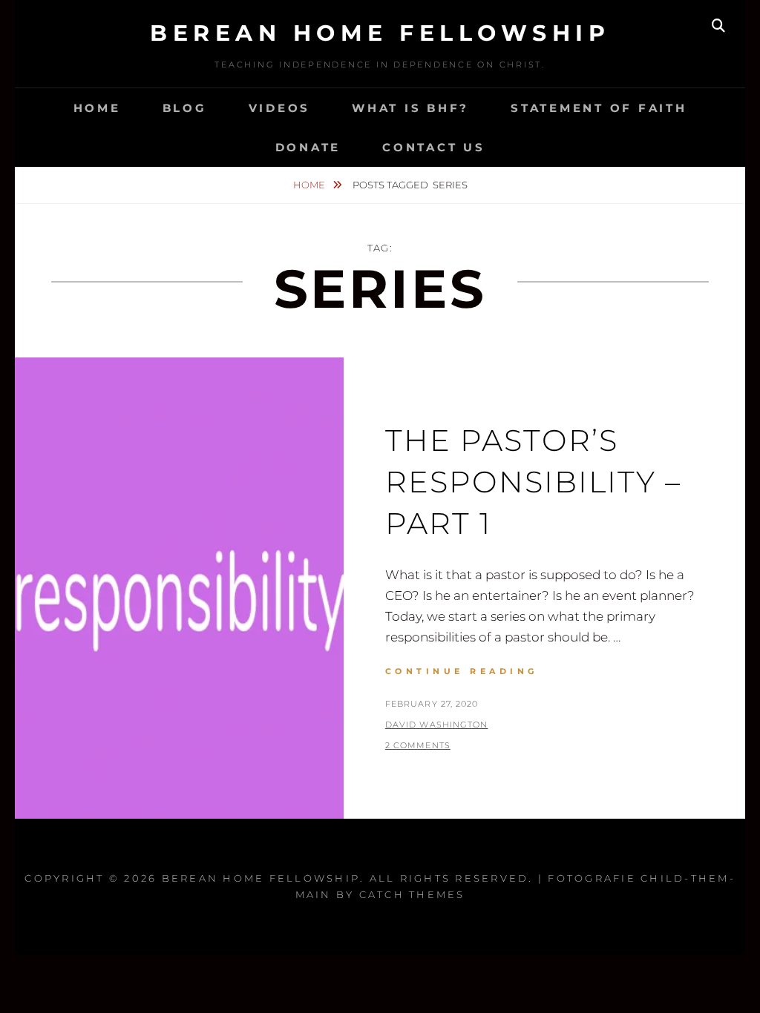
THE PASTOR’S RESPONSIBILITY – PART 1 (533, 481)
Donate (308, 147)
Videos (280, 108)
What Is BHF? (410, 108)
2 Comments (418, 745)
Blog (185, 108)
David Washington (436, 724)
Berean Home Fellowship (380, 33)
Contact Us (433, 147)
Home (97, 108)
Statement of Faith (599, 108)
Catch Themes (412, 894)
